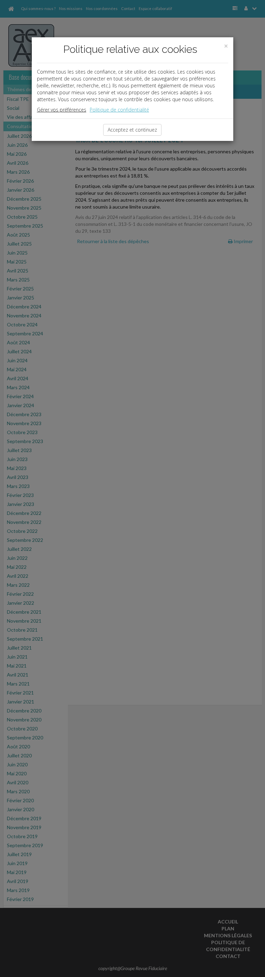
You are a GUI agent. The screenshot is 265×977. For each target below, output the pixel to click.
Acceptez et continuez (132, 129)
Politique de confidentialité (119, 109)
